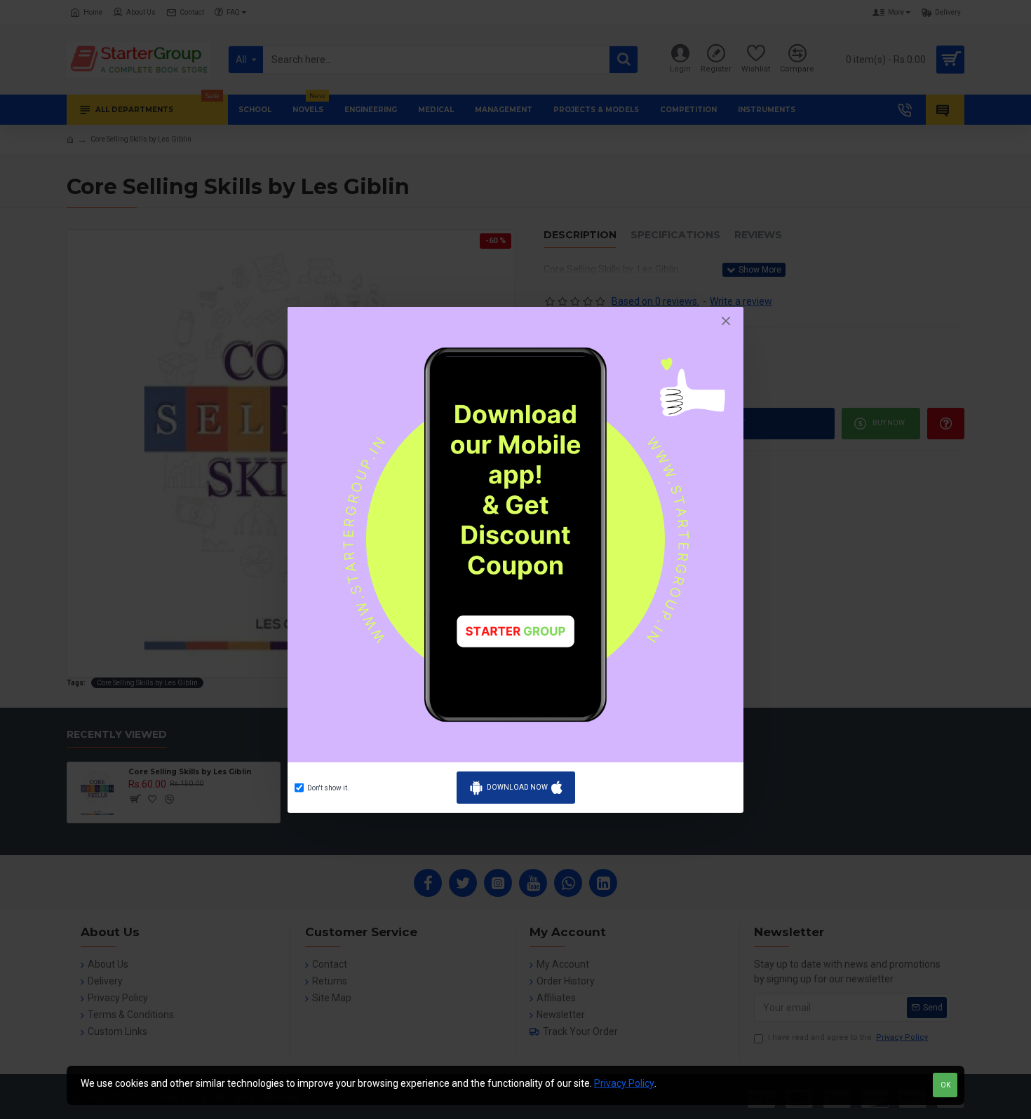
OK (945, 1085)
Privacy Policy (624, 1083)
